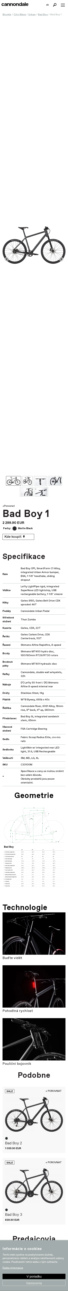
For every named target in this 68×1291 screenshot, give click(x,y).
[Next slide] (61, 259)
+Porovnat (9, 506)
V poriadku (34, 1276)
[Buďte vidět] (34, 933)
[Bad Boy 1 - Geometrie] (34, 849)
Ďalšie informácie (13, 1268)
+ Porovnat (54, 1091)
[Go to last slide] (7, 259)
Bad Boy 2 (13, 1143)
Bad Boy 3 (13, 1215)
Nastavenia (34, 1283)
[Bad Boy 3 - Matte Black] (34, 1185)
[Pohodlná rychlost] (34, 986)
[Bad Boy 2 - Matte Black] (34, 1114)
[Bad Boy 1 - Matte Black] (34, 245)
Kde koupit (13, 536)
